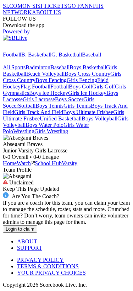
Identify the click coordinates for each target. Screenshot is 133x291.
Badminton (38, 67)
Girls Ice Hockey (87, 93)
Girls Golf (103, 86)
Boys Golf (80, 86)
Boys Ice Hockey (48, 93)
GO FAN (78, 6)
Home (10, 163)
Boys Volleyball (99, 118)
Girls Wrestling (51, 131)
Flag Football (35, 86)
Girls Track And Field (38, 112)
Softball (26, 106)
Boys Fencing (51, 80)
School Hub (48, 163)
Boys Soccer (69, 99)
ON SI (29, 6)
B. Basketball (36, 55)
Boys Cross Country (87, 74)
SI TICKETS (52, 6)
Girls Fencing (82, 80)
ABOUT (27, 241)
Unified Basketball (61, 118)
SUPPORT (29, 248)
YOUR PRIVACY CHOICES (51, 273)
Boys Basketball (88, 67)
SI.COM (12, 6)
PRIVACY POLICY (40, 260)
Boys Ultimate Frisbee (88, 112)
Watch (24, 163)
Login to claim (20, 229)
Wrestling (23, 131)
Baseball (91, 55)
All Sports (14, 67)
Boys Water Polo (44, 125)
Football (12, 55)
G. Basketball (66, 55)
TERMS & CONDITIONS (48, 266)
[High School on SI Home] (30, 48)
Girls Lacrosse (39, 99)
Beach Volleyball (45, 74)
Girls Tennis (77, 106)
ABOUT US (46, 12)
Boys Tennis (49, 106)
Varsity (69, 163)
